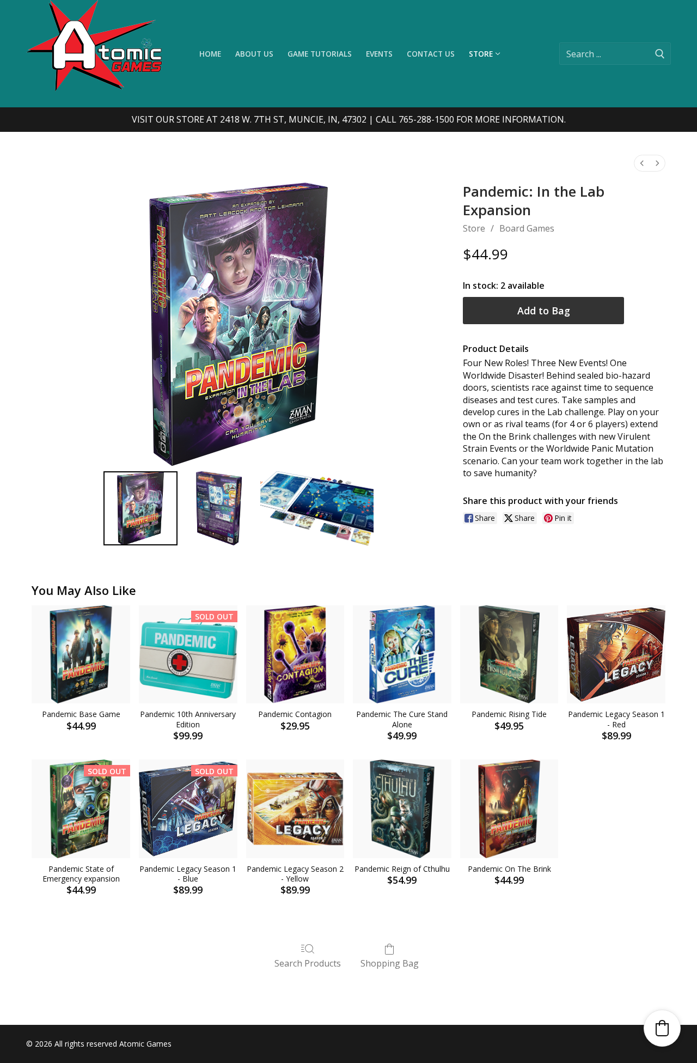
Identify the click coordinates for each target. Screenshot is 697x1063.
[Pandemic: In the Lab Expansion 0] (140, 508)
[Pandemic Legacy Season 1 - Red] (616, 654)
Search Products (307, 963)
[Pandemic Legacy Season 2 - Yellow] (295, 809)
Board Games (526, 228)
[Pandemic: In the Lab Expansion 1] (219, 508)
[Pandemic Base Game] (81, 654)
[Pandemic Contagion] (295, 654)
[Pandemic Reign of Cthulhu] (402, 809)
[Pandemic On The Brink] (509, 809)
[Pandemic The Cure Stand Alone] (402, 654)
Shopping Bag (389, 963)
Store (474, 228)
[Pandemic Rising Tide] (509, 654)
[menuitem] (642, 163)
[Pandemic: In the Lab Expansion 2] (317, 508)
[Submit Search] (660, 54)
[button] (662, 1028)
